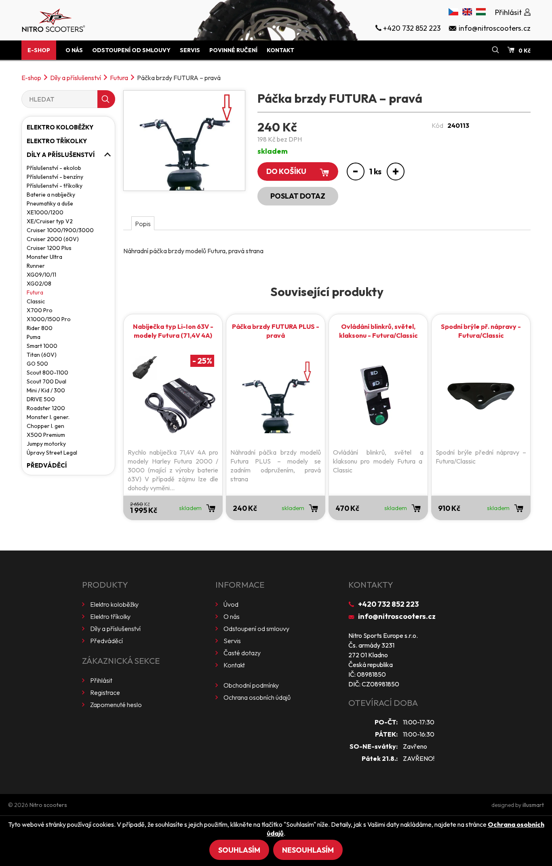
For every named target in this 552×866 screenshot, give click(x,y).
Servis (190, 50)
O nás (74, 50)
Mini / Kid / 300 (46, 390)
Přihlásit (101, 680)
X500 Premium (46, 434)
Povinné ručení (233, 50)
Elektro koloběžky (60, 127)
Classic (36, 301)
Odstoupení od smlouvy (131, 50)
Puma (33, 337)
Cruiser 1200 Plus (49, 248)
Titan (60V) (42, 354)
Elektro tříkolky (57, 141)
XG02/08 (39, 283)
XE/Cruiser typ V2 (50, 221)
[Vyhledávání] (495, 50)
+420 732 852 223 (388, 604)
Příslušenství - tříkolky (54, 185)
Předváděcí (47, 465)
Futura (119, 78)
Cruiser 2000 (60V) (53, 239)
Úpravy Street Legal (52, 452)
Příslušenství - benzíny (55, 176)
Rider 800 (40, 328)
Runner (36, 265)
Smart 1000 (42, 345)
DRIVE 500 (41, 399)
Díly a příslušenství (75, 78)
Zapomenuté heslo (116, 705)
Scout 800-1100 (47, 372)
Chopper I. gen (45, 426)
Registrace (105, 692)
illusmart (533, 805)
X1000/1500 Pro (49, 319)
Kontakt (280, 50)
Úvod (230, 604)
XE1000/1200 (45, 212)
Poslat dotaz (297, 196)
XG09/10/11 (41, 274)
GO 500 (37, 363)
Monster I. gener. (48, 417)
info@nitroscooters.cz (397, 616)
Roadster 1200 (46, 408)
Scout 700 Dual (46, 381)
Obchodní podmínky (251, 685)
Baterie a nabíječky (51, 194)
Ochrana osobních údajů (257, 697)
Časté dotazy (242, 653)
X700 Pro (40, 310)
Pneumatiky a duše (50, 203)
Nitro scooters (48, 805)
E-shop (38, 50)
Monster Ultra (44, 256)
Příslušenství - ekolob (54, 168)
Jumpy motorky (46, 443)
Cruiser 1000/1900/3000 (60, 230)
